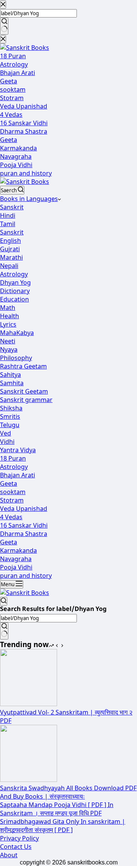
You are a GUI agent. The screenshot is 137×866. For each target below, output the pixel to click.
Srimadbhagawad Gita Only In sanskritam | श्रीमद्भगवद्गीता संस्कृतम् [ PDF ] (62, 825)
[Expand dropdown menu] (61, 201)
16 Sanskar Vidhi (24, 525)
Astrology (14, 274)
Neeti (7, 341)
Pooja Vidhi (16, 567)
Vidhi (7, 441)
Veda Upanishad (23, 508)
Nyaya (9, 349)
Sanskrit (12, 207)
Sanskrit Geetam (24, 391)
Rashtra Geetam (23, 366)
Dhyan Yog (15, 282)
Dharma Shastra (23, 533)
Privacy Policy (19, 838)
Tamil (7, 224)
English (10, 240)
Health (9, 316)
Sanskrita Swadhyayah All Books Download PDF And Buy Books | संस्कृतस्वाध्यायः (68, 792)
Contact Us (16, 846)
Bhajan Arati (17, 475)
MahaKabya (17, 333)
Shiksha (11, 408)
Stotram (12, 500)
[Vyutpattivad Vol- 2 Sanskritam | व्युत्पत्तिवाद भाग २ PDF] (28, 704)
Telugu (9, 425)
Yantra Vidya (18, 450)
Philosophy (16, 358)
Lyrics (8, 324)
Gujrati (10, 249)
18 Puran (13, 458)
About (9, 855)
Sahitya (10, 374)
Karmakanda (18, 550)
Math (7, 307)
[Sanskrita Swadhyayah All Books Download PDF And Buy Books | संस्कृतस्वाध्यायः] (28, 779)
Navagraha (16, 559)
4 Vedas (11, 517)
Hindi (7, 215)
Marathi (11, 257)
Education (14, 299)
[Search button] (4, 631)
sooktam (12, 492)
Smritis (10, 416)
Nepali (9, 266)
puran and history (26, 575)
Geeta (8, 483)
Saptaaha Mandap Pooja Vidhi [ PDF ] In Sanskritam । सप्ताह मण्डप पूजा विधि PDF (56, 809)
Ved (5, 433)
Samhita (12, 383)
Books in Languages (29, 199)
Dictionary (15, 291)
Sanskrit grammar (26, 400)
